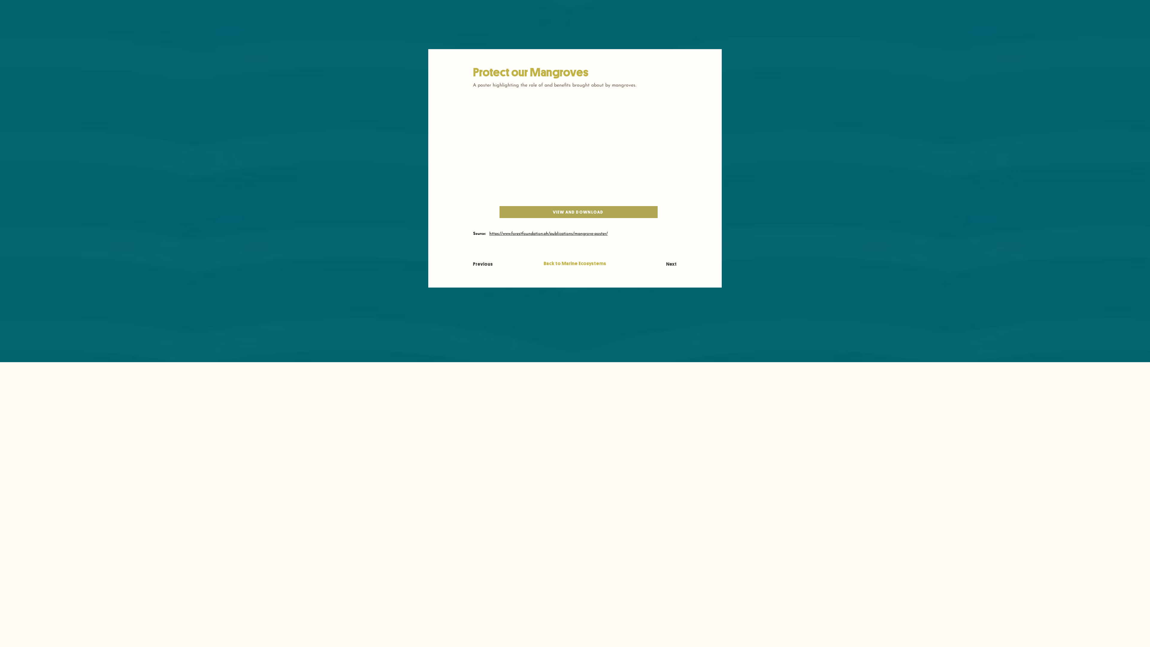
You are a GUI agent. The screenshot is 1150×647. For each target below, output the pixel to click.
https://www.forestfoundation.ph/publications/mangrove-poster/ (548, 234)
